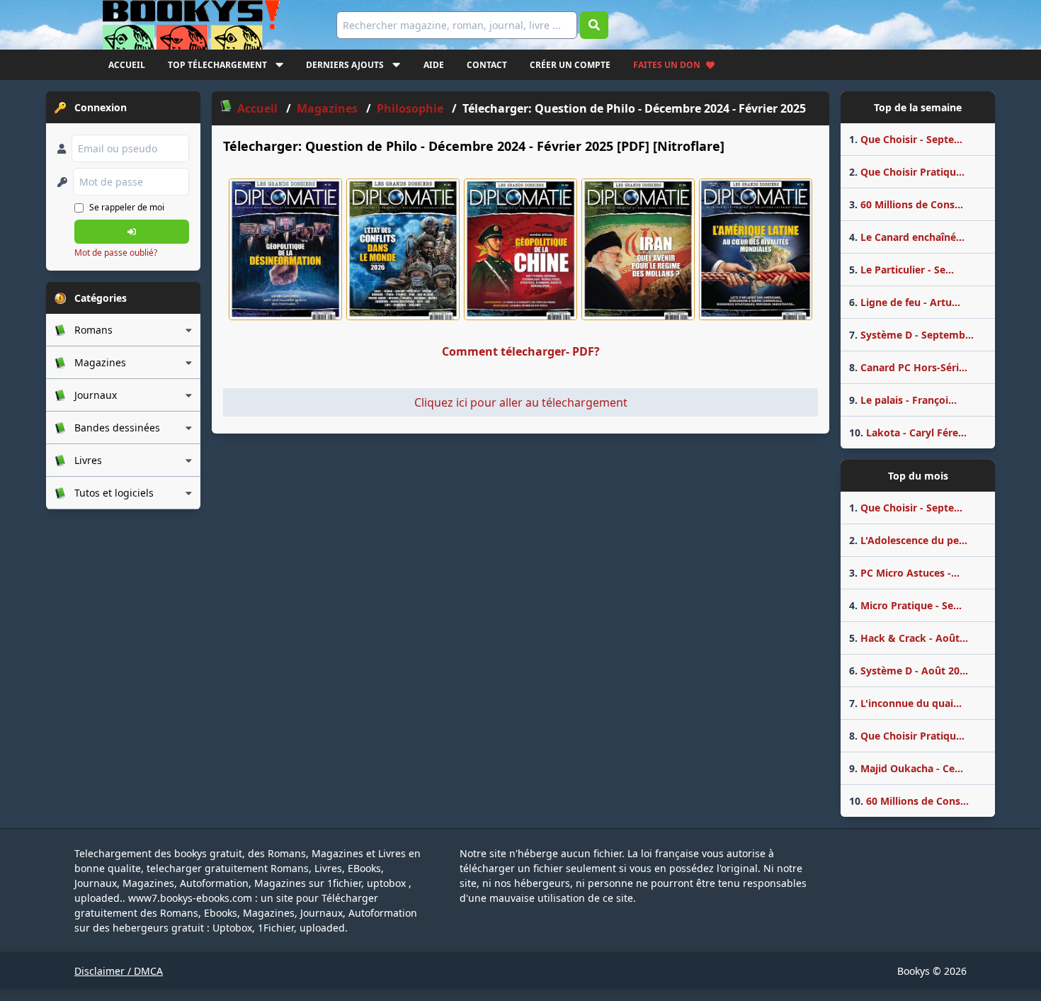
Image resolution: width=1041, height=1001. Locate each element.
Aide (433, 65)
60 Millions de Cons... (906, 204)
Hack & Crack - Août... (908, 638)
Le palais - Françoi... (903, 400)
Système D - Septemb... (911, 334)
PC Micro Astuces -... (904, 572)
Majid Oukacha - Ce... (906, 768)
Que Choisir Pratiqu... (907, 172)
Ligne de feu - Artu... (904, 302)
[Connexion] (131, 232)
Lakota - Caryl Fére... (908, 432)
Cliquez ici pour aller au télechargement (520, 402)
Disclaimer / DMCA (118, 971)
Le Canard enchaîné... (907, 237)
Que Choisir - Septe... (905, 139)
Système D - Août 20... (908, 670)
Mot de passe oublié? (115, 253)
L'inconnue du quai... (905, 703)
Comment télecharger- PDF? (521, 351)
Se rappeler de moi (126, 207)
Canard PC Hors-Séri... (908, 367)
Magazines (327, 108)
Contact (487, 65)
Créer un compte (570, 65)
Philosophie (410, 108)
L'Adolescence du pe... (908, 540)
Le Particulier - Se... (901, 269)
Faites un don (666, 65)
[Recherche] (594, 25)
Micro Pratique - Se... (905, 605)
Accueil (126, 65)
